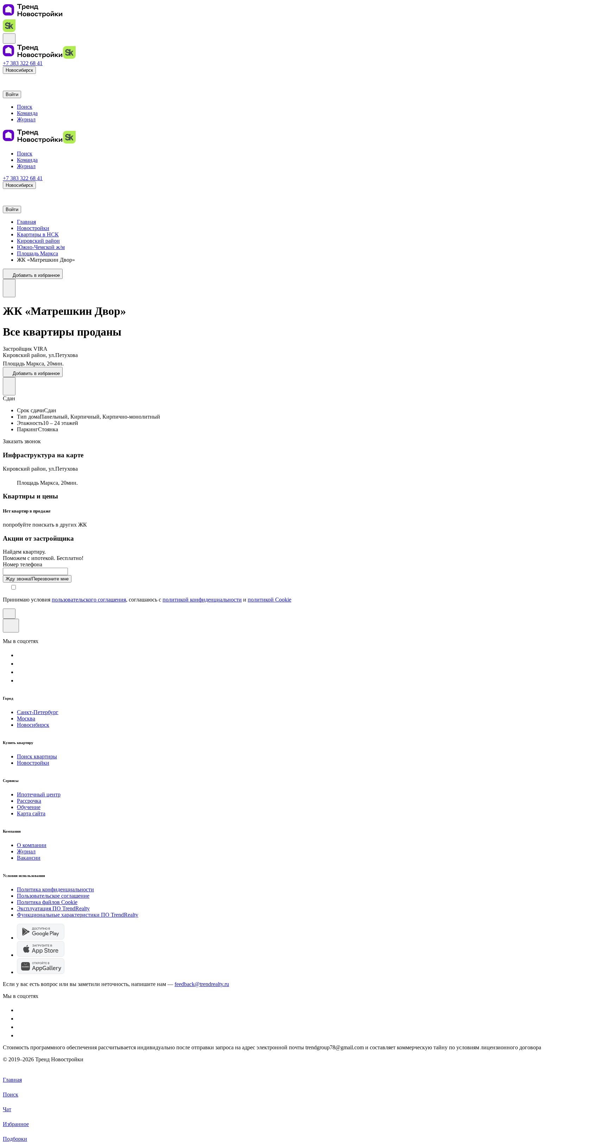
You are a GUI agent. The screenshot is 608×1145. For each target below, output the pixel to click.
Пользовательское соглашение (53, 896)
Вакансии (28, 858)
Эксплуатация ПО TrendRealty (53, 908)
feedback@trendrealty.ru (202, 984)
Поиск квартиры (37, 756)
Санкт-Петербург (37, 712)
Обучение (28, 807)
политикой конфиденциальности (202, 600)
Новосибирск (33, 725)
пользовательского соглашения (89, 600)
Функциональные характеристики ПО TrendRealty (77, 915)
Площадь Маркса (37, 253)
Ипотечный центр (39, 794)
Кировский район (38, 241)
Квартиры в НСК (38, 234)
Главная (26, 222)
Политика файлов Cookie (47, 902)
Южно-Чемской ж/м (41, 247)
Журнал (26, 851)
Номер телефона (22, 564)
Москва (26, 718)
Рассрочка (29, 801)
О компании (31, 845)
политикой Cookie (269, 600)
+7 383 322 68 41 (23, 63)
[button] (6, 79)
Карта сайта (31, 813)
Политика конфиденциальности (55, 889)
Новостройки (33, 228)
